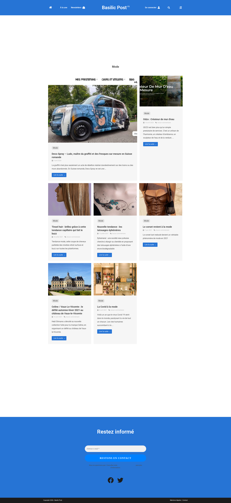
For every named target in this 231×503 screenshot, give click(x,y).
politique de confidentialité (126, 465)
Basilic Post (115, 7)
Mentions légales (175, 500)
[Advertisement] (115, 37)
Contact (185, 500)
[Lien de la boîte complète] (92, 128)
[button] (169, 8)
